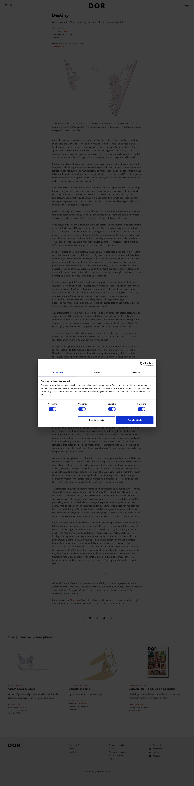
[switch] (82, 409)
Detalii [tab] (97, 372)
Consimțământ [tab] (57, 372)
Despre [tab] (136, 372)
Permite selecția (96, 420)
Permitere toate (135, 420)
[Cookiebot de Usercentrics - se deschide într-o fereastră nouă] (141, 364)
